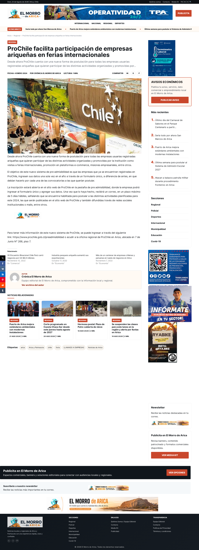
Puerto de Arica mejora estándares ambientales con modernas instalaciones (95, 29)
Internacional (82, 23)
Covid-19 (156, 241)
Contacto (166, 2)
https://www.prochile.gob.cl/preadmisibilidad (38, 237)
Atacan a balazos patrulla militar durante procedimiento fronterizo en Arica (171, 181)
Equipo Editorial (159, 522)
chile (50, 347)
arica (23, 347)
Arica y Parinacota (36, 347)
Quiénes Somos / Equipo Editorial (123, 522)
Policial (154, 210)
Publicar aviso (170, 100)
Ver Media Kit (170, 455)
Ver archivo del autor (33, 285)
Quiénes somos (155, 2)
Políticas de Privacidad (161, 528)
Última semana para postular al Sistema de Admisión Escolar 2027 (165, 29)
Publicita (183, 13)
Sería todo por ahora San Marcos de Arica (36, 29)
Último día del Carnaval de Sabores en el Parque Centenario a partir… (168, 124)
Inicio (9, 36)
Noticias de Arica (95, 347)
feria (58, 347)
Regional (107, 23)
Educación (156, 235)
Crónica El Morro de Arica (47, 73)
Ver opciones (177, 472)
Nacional (96, 23)
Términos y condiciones (162, 531)
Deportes (119, 23)
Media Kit (175, 2)
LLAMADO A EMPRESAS (74, 347)
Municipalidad (158, 229)
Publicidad (115, 531)
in (127, 73)
